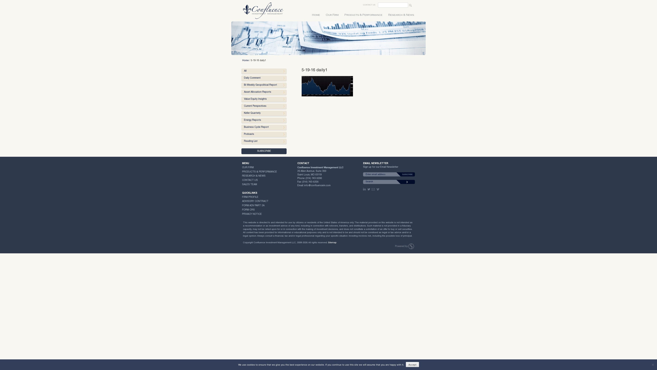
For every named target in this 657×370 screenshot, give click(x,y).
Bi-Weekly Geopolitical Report (260, 85)
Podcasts (249, 134)
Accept (412, 364)
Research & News (401, 14)
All (245, 71)
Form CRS (248, 210)
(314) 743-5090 (314, 178)
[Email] (373, 189)
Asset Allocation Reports (257, 92)
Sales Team (249, 184)
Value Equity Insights (255, 99)
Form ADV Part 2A (253, 206)
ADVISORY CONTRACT (255, 201)
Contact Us (369, 5)
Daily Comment (252, 78)
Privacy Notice (252, 214)
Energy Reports (252, 120)
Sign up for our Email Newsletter (380, 167)
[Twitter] (369, 189)
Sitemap (332, 243)
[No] (652, 364)
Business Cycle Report (256, 127)
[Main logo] (411, 246)
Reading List (250, 141)
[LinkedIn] (364, 189)
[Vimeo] (378, 189)
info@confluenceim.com (317, 185)
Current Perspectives (255, 106)
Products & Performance (363, 14)
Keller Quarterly (252, 113)
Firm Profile (250, 197)
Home (316, 14)
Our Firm (332, 14)
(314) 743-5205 (310, 182)
